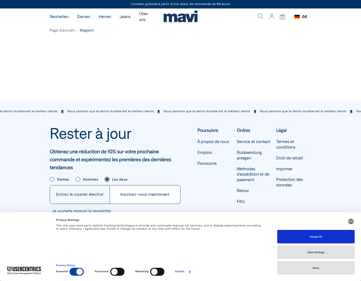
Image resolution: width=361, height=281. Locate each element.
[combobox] (300, 17)
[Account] (271, 17)
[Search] (260, 17)
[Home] (180, 17)
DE (304, 16)
